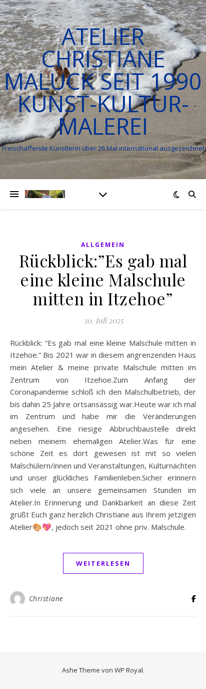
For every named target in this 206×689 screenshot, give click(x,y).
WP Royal (128, 670)
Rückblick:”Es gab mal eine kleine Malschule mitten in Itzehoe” (103, 279)
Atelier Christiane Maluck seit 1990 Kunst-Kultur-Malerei (103, 81)
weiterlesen (103, 563)
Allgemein (103, 244)
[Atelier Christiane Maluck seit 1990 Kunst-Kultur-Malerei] (45, 194)
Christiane (46, 598)
